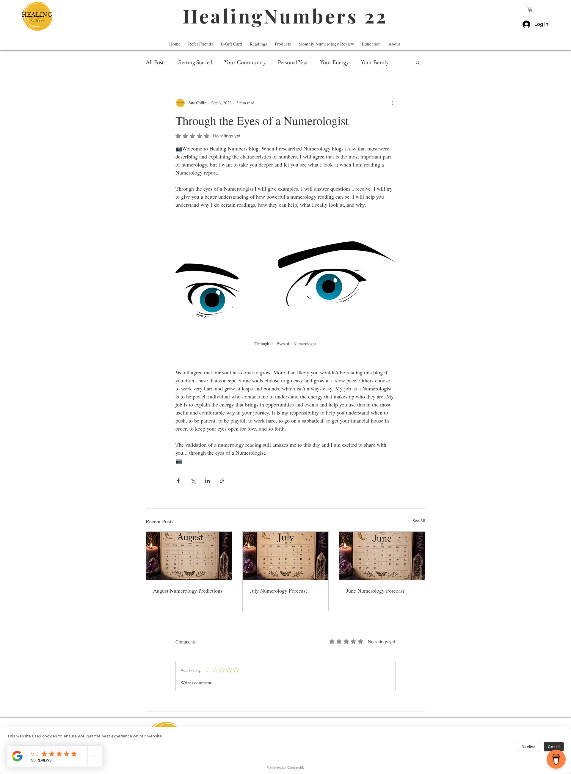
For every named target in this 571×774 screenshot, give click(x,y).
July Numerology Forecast (278, 590)
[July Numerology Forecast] (286, 556)
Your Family (375, 62)
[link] (530, 9)
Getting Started (194, 62)
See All (419, 520)
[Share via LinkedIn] (207, 480)
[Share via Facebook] (178, 480)
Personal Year (293, 62)
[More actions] (392, 102)
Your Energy (334, 62)
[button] (371, 41)
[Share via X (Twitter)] (193, 480)
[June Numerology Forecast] (382, 556)
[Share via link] (222, 480)
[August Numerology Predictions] (189, 556)
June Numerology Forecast (375, 590)
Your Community (245, 62)
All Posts (155, 62)
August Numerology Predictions (187, 590)
